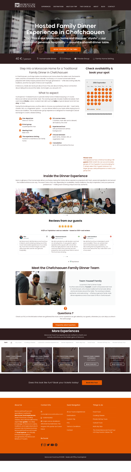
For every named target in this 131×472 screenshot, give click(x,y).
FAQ (68, 423)
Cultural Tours (97, 423)
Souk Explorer (81, 457)
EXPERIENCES (46, 7)
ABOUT (95, 7)
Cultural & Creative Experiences (48, 342)
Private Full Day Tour (119, 342)
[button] (17, 201)
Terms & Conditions (73, 426)
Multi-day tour (80, 342)
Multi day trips (97, 426)
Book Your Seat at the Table (65, 49)
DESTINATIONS (58, 7)
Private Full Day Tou (104, 342)
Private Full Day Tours (100, 419)
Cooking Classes (29, 342)
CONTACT (111, 7)
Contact (70, 430)
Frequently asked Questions (66, 325)
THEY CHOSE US (85, 7)
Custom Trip (71, 419)
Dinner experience (67, 342)
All (11, 342)
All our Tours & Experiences (76, 412)
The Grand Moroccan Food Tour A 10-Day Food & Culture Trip (104, 431)
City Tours (18, 342)
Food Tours (91, 342)
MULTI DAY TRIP (71, 7)
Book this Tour (92, 382)
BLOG (103, 7)
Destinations (71, 415)
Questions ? (65, 313)
